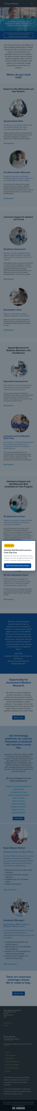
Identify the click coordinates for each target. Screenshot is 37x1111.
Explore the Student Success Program (17, 565)
